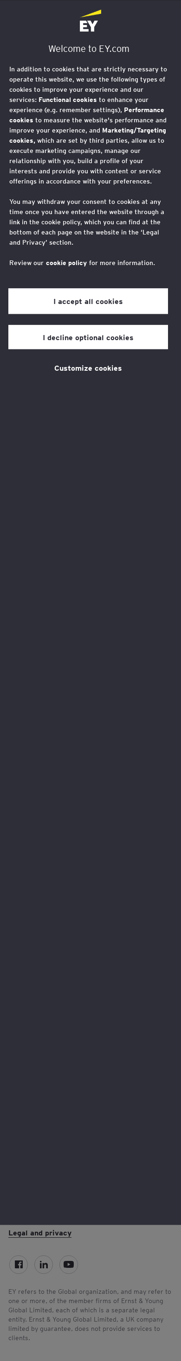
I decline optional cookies (88, 337)
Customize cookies (88, 367)
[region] (90, 612)
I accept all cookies (88, 301)
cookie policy (66, 263)
